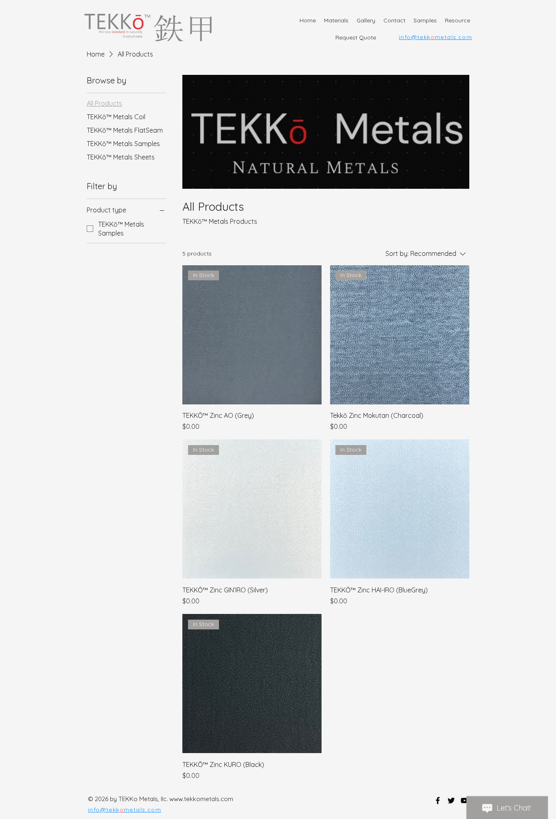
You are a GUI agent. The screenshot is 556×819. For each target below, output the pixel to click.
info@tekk (415, 37)
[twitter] (451, 800)
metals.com (453, 37)
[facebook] (437, 800)
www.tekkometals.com (201, 799)
